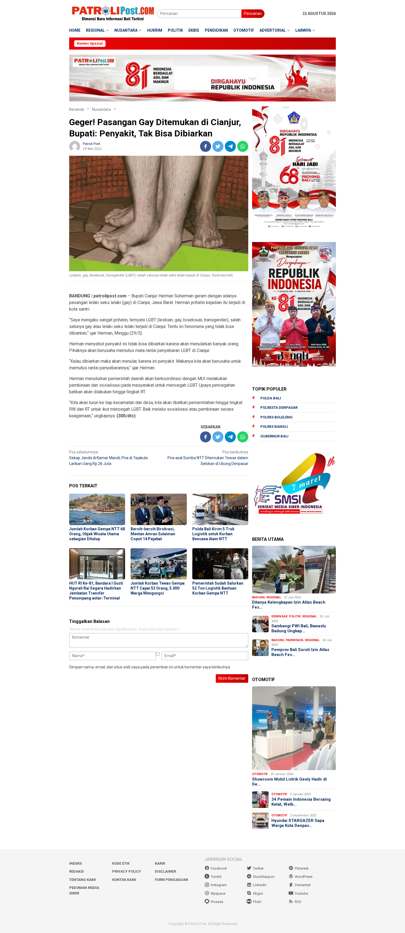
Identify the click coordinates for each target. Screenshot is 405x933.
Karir (160, 863)
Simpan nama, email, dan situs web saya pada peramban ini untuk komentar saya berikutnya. (150, 667)
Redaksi (76, 871)
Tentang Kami (82, 880)
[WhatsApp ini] (242, 146)
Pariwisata (294, 640)
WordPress (303, 877)
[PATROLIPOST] (113, 13)
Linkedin (259, 885)
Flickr (257, 902)
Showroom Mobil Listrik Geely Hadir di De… (289, 782)
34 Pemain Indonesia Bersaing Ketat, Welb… (301, 802)
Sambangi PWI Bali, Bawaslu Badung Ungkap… (298, 628)
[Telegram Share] (230, 146)
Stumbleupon (263, 877)
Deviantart (303, 885)
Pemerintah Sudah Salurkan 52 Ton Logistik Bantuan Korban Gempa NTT (217, 588)
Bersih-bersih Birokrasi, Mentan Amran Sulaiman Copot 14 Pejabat (153, 534)
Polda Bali (270, 398)
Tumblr (216, 877)
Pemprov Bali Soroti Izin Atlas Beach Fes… (300, 652)
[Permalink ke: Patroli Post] (74, 146)
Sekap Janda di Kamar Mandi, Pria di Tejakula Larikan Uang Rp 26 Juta (108, 458)
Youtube (301, 893)
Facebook (219, 868)
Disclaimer (165, 871)
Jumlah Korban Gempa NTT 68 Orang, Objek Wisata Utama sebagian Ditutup (97, 534)
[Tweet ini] (217, 146)
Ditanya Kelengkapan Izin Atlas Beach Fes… (288, 605)
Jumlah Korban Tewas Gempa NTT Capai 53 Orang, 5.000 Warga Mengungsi (158, 588)
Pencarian (253, 13)
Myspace (218, 893)
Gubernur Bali (274, 436)
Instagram (219, 885)
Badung (258, 597)
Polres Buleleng (276, 417)
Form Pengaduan (171, 880)
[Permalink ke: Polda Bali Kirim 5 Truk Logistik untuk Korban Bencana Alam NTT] (220, 509)
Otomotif (260, 774)
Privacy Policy (126, 871)
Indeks (75, 863)
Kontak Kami (124, 880)
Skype (258, 893)
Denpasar (279, 616)
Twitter (258, 868)
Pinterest (302, 868)
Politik (295, 616)
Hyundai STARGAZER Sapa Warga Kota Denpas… (297, 823)
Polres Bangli (274, 426)
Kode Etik (120, 863)
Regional (273, 597)
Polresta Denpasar (279, 407)
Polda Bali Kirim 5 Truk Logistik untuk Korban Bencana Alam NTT (213, 534)
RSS (298, 902)
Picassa (217, 902)
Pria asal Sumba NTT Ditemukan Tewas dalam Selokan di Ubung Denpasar (208, 458)
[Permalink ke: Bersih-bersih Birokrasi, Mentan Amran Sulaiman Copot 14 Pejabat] (159, 509)
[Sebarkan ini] (205, 146)
